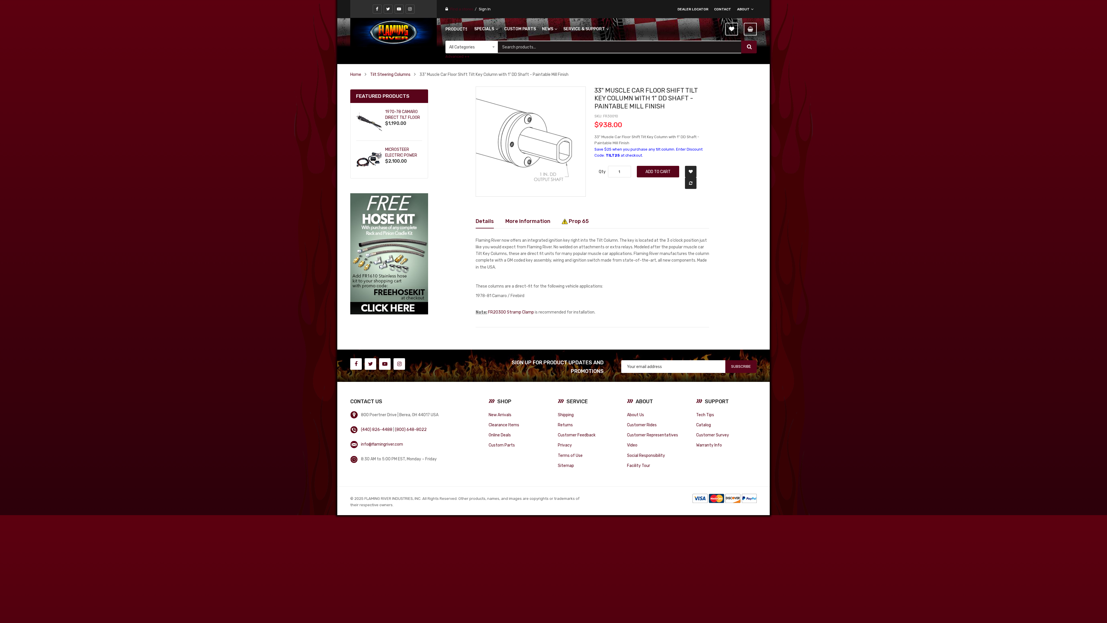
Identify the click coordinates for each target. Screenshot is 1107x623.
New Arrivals (500, 414)
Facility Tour (638, 465)
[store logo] (393, 32)
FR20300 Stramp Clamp (511, 312)
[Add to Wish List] (690, 171)
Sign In (485, 9)
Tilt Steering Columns (390, 74)
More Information (527, 221)
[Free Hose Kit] (389, 254)
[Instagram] (410, 9)
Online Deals (500, 435)
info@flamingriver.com (382, 444)
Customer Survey (712, 435)
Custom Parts (502, 445)
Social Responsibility (646, 455)
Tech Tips (705, 414)
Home (355, 74)
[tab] (485, 221)
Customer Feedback (577, 435)
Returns (565, 425)
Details (485, 221)
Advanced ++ (457, 56)
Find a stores (461, 9)
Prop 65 (578, 221)
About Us (635, 414)
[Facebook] (377, 9)
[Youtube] (399, 9)
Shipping (566, 414)
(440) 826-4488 (376, 429)
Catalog (703, 425)
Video (632, 445)
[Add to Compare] (690, 183)
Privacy (565, 445)
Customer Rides (642, 425)
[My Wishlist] (731, 29)
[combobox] (619, 47)
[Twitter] (388, 9)
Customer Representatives (652, 435)
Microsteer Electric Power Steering (401, 155)
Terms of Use (570, 455)
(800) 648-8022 (411, 429)
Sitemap (566, 465)
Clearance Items (504, 425)
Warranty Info (709, 445)
